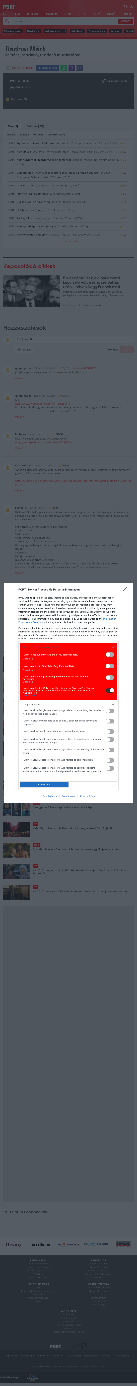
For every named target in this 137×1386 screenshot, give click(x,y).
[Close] (126, 590)
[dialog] (68, 693)
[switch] (110, 654)
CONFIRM (44, 784)
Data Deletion (49, 796)
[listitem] (68, 647)
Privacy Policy (87, 796)
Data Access (68, 796)
